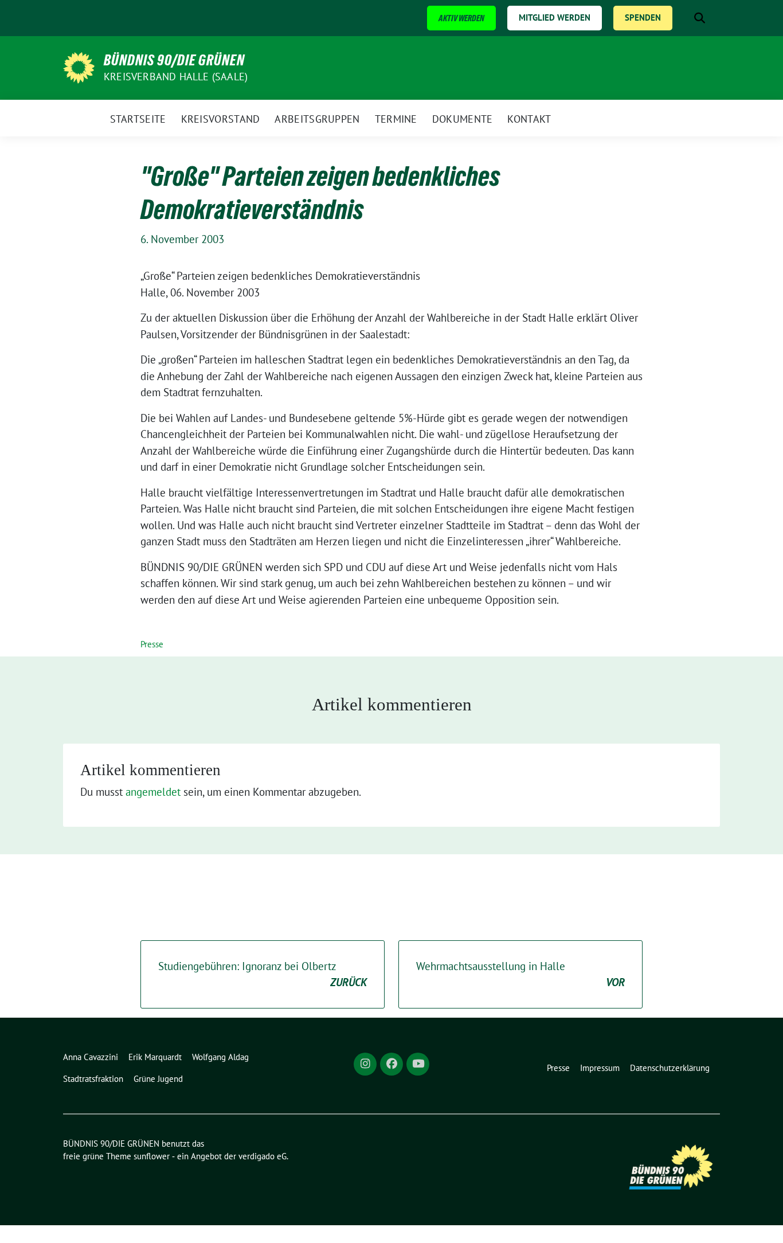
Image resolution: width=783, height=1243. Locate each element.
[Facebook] (391, 1064)
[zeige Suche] (699, 18)
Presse (151, 644)
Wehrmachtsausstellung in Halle (520, 974)
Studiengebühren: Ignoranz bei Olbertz (262, 974)
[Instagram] (365, 1064)
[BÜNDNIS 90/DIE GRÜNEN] (79, 66)
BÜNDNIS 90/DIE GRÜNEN (174, 60)
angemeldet (153, 792)
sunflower (152, 1156)
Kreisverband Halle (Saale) (176, 76)
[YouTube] (417, 1064)
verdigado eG (262, 1156)
